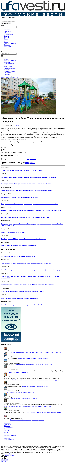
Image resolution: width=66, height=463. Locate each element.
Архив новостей (6, 77)
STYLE (4, 460)
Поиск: (3, 25)
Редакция (7, 45)
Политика (7, 29)
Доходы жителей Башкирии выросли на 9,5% (35, 386)
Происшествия (8, 34)
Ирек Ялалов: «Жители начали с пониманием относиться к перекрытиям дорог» (35, 380)
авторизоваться (31, 159)
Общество (7, 33)
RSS (16, 77)
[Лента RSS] (5, 458)
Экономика (7, 31)
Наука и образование (10, 71)
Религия (6, 37)
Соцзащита (7, 72)
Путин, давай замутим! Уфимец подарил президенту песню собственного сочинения (36, 352)
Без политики (8, 66)
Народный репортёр (10, 43)
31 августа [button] (4, 17)
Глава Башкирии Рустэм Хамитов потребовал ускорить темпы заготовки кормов (27, 406)
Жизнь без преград (9, 68)
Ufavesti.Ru (8, 454)
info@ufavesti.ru (9, 455)
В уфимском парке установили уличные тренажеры (33, 358)
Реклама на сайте (9, 46)
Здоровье (6, 69)
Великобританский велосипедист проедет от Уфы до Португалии (34, 364)
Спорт (6, 39)
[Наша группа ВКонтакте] (2, 458)
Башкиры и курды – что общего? (18, 372)
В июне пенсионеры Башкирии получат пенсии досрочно (27, 420)
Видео (6, 42)
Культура (6, 36)
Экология (7, 74)
